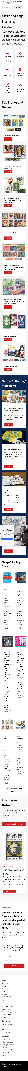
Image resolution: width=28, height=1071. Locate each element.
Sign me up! (7, 539)
